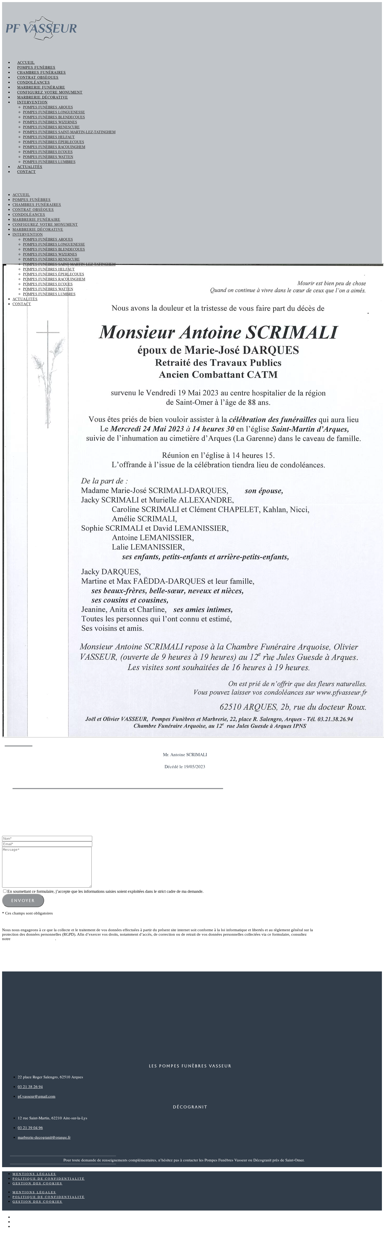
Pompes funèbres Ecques (48, 151)
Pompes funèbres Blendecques (54, 116)
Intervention (32, 102)
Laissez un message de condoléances (176, 808)
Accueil (26, 62)
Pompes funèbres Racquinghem (54, 146)
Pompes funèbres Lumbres (49, 161)
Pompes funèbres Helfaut (49, 136)
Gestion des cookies (37, 1183)
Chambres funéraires (41, 72)
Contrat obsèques (38, 77)
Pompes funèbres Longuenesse (54, 111)
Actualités (29, 166)
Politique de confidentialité (33, 939)
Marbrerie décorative (42, 97)
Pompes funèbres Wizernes (50, 121)
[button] (192, 183)
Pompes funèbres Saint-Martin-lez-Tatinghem (69, 131)
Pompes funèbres (36, 67)
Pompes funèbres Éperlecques (53, 141)
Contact (26, 171)
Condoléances (33, 82)
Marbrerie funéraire (41, 87)
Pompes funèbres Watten (48, 156)
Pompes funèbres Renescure (51, 126)
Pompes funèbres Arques (48, 107)
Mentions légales (34, 1174)
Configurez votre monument (50, 92)
